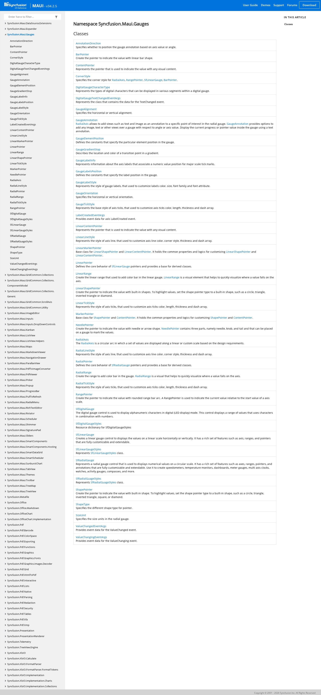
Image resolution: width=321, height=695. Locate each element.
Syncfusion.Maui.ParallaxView (23, 363)
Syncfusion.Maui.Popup (20, 385)
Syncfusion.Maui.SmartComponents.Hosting (31, 446)
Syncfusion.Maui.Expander (22, 28)
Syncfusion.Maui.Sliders (20, 435)
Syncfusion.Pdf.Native (19, 591)
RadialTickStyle (18, 202)
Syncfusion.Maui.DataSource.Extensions (29, 23)
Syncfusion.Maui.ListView (21, 335)
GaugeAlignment (19, 74)
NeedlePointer (18, 174)
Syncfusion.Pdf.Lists (18, 586)
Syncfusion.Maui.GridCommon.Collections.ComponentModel (30, 283)
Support (278, 5)
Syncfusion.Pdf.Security (20, 608)
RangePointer (17, 208)
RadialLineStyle (18, 185)
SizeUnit (14, 258)
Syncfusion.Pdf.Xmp (18, 625)
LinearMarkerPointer (21, 141)
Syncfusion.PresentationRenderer (25, 636)
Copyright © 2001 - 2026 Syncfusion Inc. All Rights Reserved (284, 692)
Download (309, 5)
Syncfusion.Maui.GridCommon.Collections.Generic (30, 293)
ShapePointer (17, 247)
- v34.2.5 (50, 6)
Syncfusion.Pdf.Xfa (17, 619)
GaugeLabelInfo (18, 96)
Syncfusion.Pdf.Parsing (19, 597)
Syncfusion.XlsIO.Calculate (21, 658)
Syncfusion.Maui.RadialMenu (23, 402)
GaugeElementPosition (22, 85)
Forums (292, 5)
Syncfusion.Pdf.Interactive (21, 580)
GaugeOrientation (20, 113)
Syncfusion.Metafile (18, 497)
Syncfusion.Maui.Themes (21, 474)
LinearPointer (17, 146)
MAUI (37, 5)
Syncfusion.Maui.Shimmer (21, 424)
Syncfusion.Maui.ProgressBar (23, 391)
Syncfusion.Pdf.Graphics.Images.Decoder (29, 563)
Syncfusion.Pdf (15, 524)
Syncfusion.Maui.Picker (20, 380)
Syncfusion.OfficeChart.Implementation (29, 519)
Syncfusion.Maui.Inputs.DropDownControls (31, 324)
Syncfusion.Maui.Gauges (20, 34)
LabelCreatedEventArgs (23, 124)
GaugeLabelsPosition (21, 102)
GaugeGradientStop (21, 91)
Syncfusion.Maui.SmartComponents (27, 441)
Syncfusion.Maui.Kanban (21, 329)
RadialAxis (15, 180)
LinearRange (17, 152)
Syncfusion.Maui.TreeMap (21, 485)
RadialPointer (17, 191)
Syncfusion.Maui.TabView (21, 469)
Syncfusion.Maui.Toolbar (21, 480)
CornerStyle (16, 57)
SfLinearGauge (18, 224)
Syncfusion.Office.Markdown (23, 508)
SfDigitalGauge (18, 213)
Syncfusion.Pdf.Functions (21, 547)
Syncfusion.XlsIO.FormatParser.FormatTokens (32, 669)
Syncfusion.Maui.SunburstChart (24, 463)
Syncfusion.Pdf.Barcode (20, 530)
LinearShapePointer (21, 157)
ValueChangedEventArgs (23, 263)
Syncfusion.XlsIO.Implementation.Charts (29, 680)
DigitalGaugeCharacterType (25, 63)
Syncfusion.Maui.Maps (19, 346)
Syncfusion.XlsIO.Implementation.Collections (32, 686)
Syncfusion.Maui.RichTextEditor (24, 407)
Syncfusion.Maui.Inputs (20, 318)
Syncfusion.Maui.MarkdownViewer (26, 352)
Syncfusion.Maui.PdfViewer (22, 374)
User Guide (250, 5)
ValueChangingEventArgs (24, 269)
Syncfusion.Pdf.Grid (18, 569)
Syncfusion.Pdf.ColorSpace (22, 536)
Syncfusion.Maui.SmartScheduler (25, 458)
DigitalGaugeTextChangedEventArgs (30, 68)
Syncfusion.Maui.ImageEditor (23, 313)
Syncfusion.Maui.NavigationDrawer (26, 357)
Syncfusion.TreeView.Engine (22, 647)
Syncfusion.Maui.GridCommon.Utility (27, 307)
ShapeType (16, 252)
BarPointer (16, 46)
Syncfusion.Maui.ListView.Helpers (25, 341)
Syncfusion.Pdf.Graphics (20, 552)
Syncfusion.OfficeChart (20, 513)
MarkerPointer (18, 169)
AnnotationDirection (21, 41)
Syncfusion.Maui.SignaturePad (24, 430)
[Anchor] (71, 33)
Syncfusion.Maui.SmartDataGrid (25, 452)
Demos (265, 5)
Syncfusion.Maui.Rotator (21, 413)
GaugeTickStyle (18, 119)
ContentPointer (18, 52)
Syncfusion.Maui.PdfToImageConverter (29, 368)
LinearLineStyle (18, 135)
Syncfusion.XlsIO (16, 653)
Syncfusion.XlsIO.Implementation (25, 675)
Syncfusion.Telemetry (19, 641)
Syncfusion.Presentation (20, 630)
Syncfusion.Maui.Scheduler (22, 419)
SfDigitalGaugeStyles (21, 219)
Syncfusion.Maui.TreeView (21, 491)
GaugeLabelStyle (19, 107)
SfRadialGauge (18, 235)
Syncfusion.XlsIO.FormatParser (24, 664)
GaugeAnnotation (20, 80)
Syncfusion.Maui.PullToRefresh (24, 396)
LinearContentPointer (22, 130)
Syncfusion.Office (16, 502)
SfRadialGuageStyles (21, 241)
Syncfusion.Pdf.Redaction (21, 602)
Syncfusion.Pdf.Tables (19, 614)
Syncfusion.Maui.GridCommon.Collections (30, 274)
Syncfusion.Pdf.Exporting (21, 541)
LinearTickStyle (18, 163)
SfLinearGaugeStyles (21, 230)
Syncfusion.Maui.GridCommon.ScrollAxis (29, 302)
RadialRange (17, 196)
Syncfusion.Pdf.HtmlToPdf (21, 575)
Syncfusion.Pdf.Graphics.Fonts (24, 558)
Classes (288, 24)
